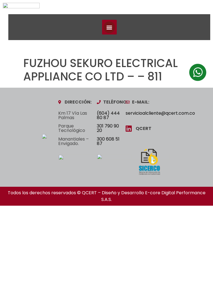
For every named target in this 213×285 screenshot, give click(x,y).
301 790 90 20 (108, 128)
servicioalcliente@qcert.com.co (160, 113)
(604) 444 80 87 (108, 115)
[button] (109, 27)
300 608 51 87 (108, 141)
